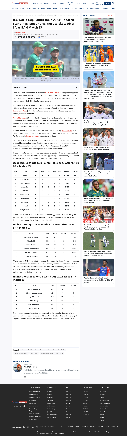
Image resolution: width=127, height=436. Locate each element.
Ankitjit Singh (20, 32)
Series (102, 397)
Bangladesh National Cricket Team (32, 350)
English (34, 3)
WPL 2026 (85, 391)
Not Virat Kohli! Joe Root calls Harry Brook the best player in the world (97, 148)
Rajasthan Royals (33, 406)
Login (107, 3)
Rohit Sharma (50, 397)
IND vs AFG (68, 391)
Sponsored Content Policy (45, 433)
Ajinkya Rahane (51, 406)
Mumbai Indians (33, 394)
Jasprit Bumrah (51, 412)
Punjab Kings (32, 403)
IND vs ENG (68, 400)
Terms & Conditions (59, 433)
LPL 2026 (85, 403)
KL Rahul (49, 391)
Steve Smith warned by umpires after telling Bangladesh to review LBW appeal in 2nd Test (97, 174)
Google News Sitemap (112, 426)
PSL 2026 (85, 400)
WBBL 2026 (86, 414)
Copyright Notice (73, 426)
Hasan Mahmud (32, 136)
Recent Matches (104, 400)
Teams (22, 8)
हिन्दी (24, 406)
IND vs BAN (68, 397)
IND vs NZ (67, 403)
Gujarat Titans (33, 419)
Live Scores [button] (44, 3)
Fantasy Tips (94, 8)
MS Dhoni (49, 394)
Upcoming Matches (105, 403)
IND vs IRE (67, 417)
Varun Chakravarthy (52, 417)
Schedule (41, 8)
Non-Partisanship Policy (50, 432)
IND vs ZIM (68, 414)
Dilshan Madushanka (34, 293)
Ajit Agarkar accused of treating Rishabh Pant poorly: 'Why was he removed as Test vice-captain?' (96, 123)
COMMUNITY (105, 8)
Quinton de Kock (20, 111)
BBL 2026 (85, 394)
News (55, 8)
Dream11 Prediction (66, 8)
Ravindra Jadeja (51, 409)
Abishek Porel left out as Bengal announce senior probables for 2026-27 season (98, 280)
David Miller (67, 130)
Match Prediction (81, 8)
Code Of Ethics (75, 432)
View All (110, 15)
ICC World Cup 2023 (53, 93)
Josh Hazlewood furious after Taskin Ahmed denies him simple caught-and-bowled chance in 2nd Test (98, 253)
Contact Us (43, 426)
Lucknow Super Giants (35, 416)
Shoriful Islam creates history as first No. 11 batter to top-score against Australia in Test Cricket (97, 227)
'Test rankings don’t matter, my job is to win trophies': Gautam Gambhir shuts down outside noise (97, 39)
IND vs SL (67, 409)
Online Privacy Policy (88, 426)
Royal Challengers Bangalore (34, 410)
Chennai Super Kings (34, 397)
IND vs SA (67, 406)
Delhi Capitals (32, 400)
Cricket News (70, 3)
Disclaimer (62, 426)
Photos (78, 3)
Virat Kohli (50, 400)
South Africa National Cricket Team (52, 353)
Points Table (31, 8)
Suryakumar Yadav (52, 414)
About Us (53, 426)
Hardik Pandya (51, 403)
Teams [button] (62, 3)
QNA (113, 8)
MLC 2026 (85, 409)
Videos (85, 3)
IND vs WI (67, 412)
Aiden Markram (19, 118)
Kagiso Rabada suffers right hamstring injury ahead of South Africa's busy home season (98, 200)
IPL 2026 (15, 8)
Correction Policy (64, 432)
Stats (92, 3)
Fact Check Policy (36, 432)
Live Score (103, 391)
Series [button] (53, 3)
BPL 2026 (85, 406)
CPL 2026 (85, 397)
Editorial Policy (25, 432)
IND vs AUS (68, 394)
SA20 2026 (85, 412)
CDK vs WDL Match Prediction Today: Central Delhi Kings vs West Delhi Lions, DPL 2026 (97, 66)
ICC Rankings (99, 3)
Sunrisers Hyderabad (34, 414)
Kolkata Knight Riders (34, 391)
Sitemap (100, 426)
